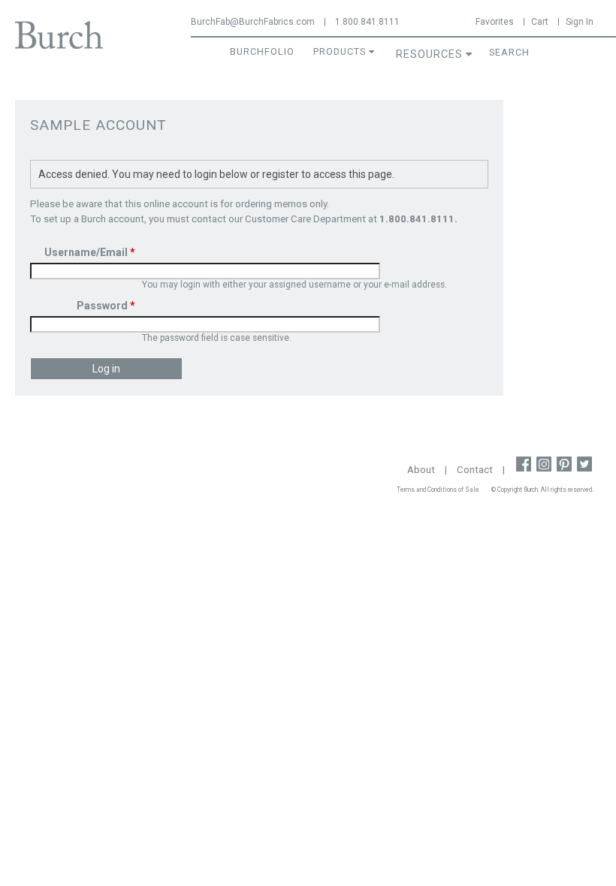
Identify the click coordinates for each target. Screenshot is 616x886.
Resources (429, 54)
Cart (539, 22)
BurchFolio (262, 51)
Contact (475, 469)
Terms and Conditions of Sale (438, 489)
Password (106, 306)
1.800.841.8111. (418, 219)
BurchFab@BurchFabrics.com (253, 22)
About (421, 469)
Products (339, 51)
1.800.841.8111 (367, 22)
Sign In (579, 22)
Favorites (495, 22)
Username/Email (89, 252)
